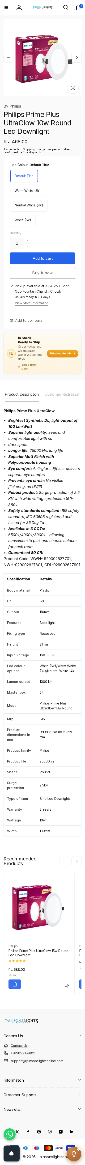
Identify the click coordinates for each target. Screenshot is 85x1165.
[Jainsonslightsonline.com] (21, 1023)
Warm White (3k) (28, 191)
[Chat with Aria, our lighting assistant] (74, 1154)
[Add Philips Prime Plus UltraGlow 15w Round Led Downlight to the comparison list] (67, 986)
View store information (31, 303)
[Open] (12, 1153)
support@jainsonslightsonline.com (37, 1061)
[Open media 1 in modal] (42, 57)
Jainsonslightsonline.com (59, 1157)
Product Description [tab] (22, 394)
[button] (6, 7)
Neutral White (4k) (29, 205)
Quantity (15, 233)
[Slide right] (76, 57)
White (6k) (23, 220)
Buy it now (42, 273)
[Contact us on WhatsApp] (10, 1134)
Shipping (29, 149)
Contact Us (19, 1046)
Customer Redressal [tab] (62, 394)
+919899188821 (23, 1053)
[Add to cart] (14, 984)
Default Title (24, 176)
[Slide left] (8, 57)
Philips (12, 106)
